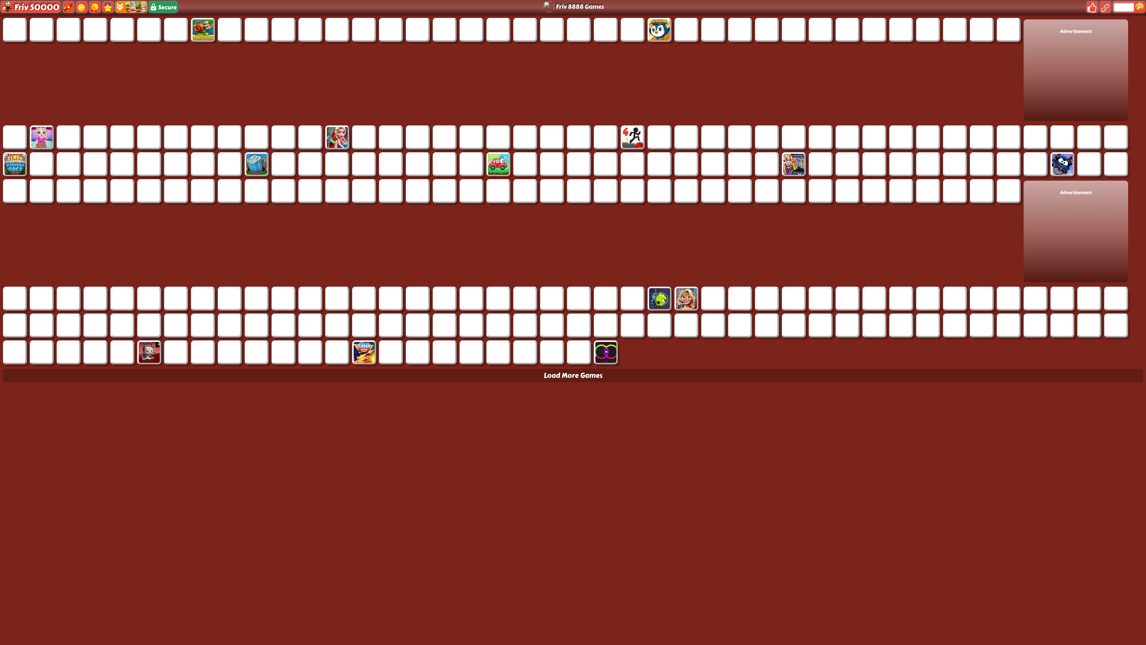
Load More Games (573, 375)
